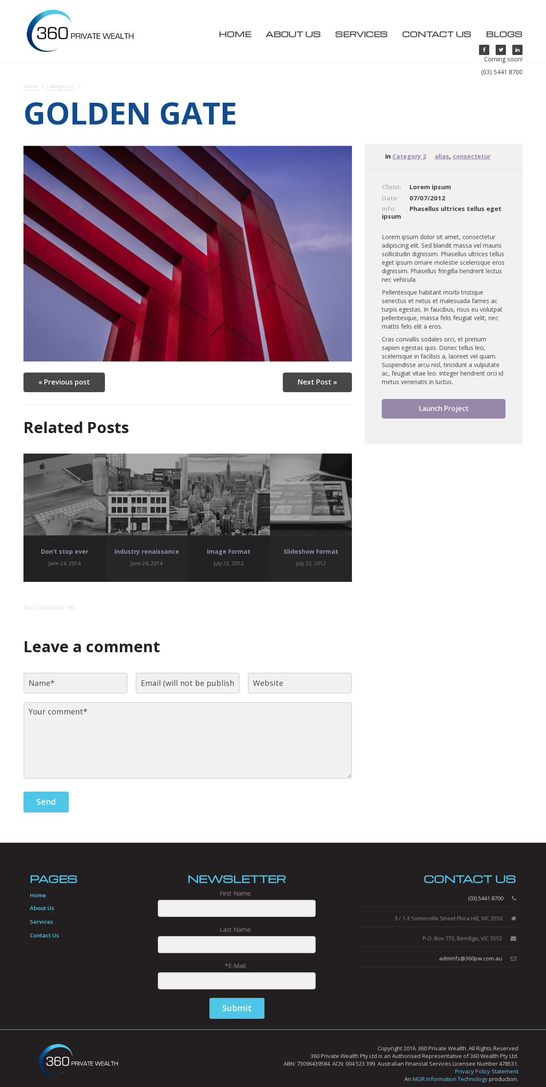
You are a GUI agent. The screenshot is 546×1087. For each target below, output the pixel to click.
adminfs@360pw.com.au (470, 958)
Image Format (228, 551)
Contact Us (436, 34)
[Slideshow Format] (311, 495)
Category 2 (60, 86)
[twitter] (501, 50)
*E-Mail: (236, 966)
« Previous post (64, 382)
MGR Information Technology (450, 1079)
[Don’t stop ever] (64, 495)
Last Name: (236, 929)
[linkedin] (517, 50)
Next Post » (317, 382)
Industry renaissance (146, 551)
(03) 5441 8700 (502, 72)
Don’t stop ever (64, 551)
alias (442, 156)
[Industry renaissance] (147, 495)
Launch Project (444, 408)
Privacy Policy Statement (486, 1071)
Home (235, 34)
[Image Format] (229, 495)
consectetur (472, 156)
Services (361, 34)
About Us (293, 34)
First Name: (236, 893)
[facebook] (484, 50)
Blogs (504, 34)
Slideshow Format (311, 551)
